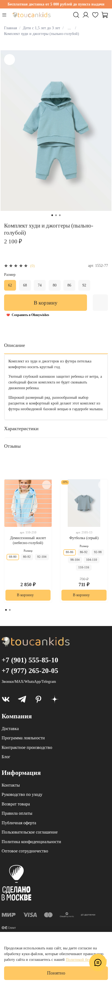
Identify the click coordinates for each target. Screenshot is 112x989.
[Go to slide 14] (29, 498)
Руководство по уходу (22, 794)
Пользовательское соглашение (30, 832)
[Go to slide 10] (29, 479)
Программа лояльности (23, 738)
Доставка (10, 728)
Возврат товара (16, 804)
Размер (9, 275)
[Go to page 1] (6, 610)
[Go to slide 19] (29, 522)
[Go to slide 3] (60, 215)
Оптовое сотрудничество (25, 851)
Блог (6, 756)
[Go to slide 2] (56, 215)
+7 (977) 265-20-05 (30, 671)
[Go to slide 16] (29, 508)
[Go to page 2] (10, 610)
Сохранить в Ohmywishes (30, 315)
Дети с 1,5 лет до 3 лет (41, 28)
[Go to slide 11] (29, 484)
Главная (10, 28)
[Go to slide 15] (29, 503)
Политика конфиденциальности (31, 841)
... (69, 28)
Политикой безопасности (86, 960)
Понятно (56, 973)
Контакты (11, 785)
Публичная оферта (19, 822)
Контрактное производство (27, 747)
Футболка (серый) (84, 538)
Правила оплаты (17, 813)
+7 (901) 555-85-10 (30, 660)
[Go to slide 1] (52, 215)
